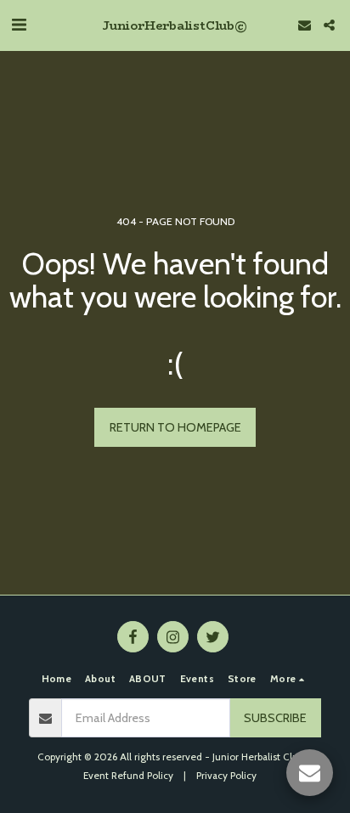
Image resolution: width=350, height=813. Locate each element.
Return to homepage (175, 427)
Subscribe (275, 717)
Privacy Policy (226, 776)
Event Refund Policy (128, 776)
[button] (18, 24)
